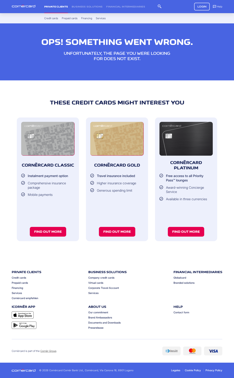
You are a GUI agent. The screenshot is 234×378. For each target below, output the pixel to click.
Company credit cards (101, 277)
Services (17, 293)
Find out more (48, 231)
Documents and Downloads (104, 322)
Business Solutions (87, 6)
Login (201, 6)
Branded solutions (184, 282)
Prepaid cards (20, 282)
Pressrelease (95, 327)
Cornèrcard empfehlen (25, 298)
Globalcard (179, 277)
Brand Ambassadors (100, 317)
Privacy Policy (213, 370)
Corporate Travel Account (103, 287)
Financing (17, 287)
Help (219, 6)
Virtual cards (95, 282)
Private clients (56, 6)
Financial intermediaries (125, 6)
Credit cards (19, 277)
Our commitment (98, 312)
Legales (175, 370)
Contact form (181, 312)
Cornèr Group (48, 350)
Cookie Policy (193, 370)
